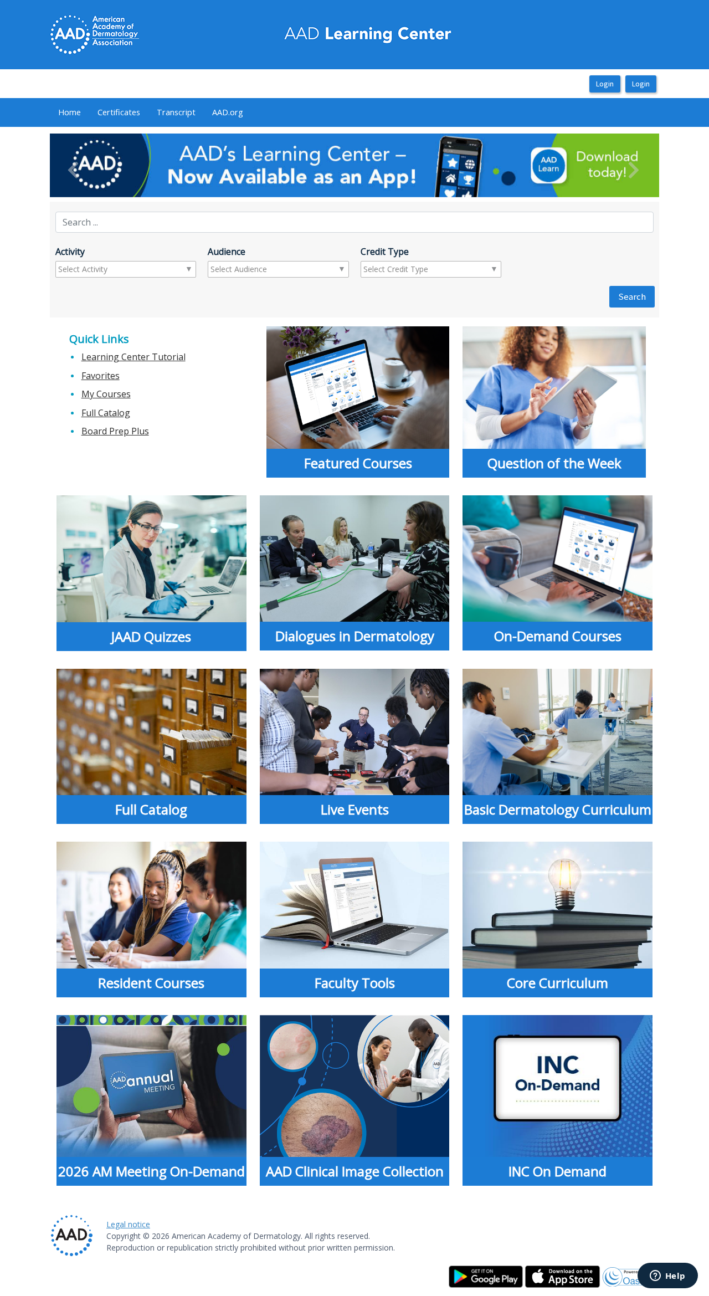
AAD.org (227, 111)
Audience (226, 251)
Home (69, 111)
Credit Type (385, 251)
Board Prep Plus (115, 431)
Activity (70, 251)
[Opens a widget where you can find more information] (667, 1276)
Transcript (176, 111)
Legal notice (128, 1224)
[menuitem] (69, 112)
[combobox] (101, 269)
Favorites (100, 376)
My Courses (106, 394)
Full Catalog (105, 413)
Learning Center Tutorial (133, 357)
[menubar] (150, 112)
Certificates (118, 111)
